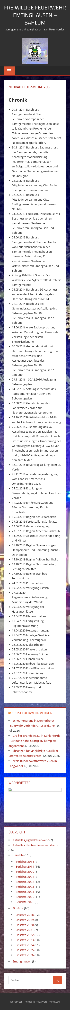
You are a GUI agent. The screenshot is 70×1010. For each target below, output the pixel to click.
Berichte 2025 (24, 897)
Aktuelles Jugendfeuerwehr (31, 840)
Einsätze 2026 (24, 955)
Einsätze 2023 (24, 940)
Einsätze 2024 (24, 945)
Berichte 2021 (24, 877)
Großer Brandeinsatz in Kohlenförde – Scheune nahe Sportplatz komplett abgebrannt (34, 741)
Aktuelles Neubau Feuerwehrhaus (35, 845)
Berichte (18, 855)
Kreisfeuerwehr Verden (32, 712)
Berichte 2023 (24, 887)
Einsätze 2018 (24, 915)
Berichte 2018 (24, 862)
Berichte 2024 (24, 892)
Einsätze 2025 (24, 950)
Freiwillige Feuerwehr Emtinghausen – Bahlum (35, 15)
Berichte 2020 (24, 872)
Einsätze (18, 908)
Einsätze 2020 (24, 925)
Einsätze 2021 (24, 930)
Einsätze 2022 (24, 935)
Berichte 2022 (24, 882)
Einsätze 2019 (24, 920)
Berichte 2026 (24, 902)
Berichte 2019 (24, 866)
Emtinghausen (22, 961)
